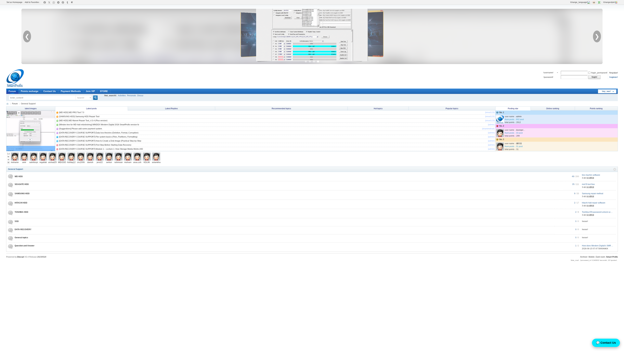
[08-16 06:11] (33, 160)
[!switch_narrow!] (599, 2)
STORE (104, 91)
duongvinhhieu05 (524, 130)
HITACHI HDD (21, 203)
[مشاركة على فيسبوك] (45, 2)
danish (90, 162)
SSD (17, 221)
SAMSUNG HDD (22, 193)
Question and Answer (24, 246)
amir (24, 162)
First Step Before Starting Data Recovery (113, 145)
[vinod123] (489, 112)
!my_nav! (606, 91)
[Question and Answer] (10, 246)
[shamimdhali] (488, 129)
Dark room (600, 257)
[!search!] (97, 98)
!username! (548, 73)
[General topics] (10, 238)
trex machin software (591, 175)
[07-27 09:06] (146, 160)
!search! (80, 98)
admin (519, 116)
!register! (613, 77)
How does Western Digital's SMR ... (597, 246)
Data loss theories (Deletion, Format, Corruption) (117, 133)
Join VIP (90, 91)
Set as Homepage (14, 2)
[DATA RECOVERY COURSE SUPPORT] (77, 133)
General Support (15, 169)
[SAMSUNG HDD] (67, 116)
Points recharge (29, 91)
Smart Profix (7, 103)
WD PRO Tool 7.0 (76, 112)
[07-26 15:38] (156, 160)
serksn (109, 162)
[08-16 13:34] (24, 160)
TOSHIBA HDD (21, 212)
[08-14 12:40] (43, 160)
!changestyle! (609, 2)
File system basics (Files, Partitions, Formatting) (116, 137)
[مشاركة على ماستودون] (72, 2)
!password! (548, 77)
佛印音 (519, 143)
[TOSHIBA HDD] (10, 213)
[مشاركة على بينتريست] (63, 2)
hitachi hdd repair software (593, 203)
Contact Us (49, 91)
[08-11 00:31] (90, 160)
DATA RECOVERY (23, 229)
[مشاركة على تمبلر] (67, 2)
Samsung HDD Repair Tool (87, 116)
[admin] (491, 125)
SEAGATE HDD (22, 184)
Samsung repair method (592, 193)
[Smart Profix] (15, 86)
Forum (12, 91)
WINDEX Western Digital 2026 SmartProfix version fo (115, 125)
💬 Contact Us (606, 342)
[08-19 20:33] (14, 160)
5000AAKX (603, 248)
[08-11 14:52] (80, 160)
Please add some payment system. (87, 129)
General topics (21, 237)
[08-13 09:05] (62, 160)
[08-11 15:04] (71, 160)
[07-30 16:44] (137, 160)
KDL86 (147, 162)
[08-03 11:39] (128, 160)
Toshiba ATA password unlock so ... (597, 212)
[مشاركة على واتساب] (54, 2)
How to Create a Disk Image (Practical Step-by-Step (118, 141)
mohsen (127, 162)
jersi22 (100, 162)
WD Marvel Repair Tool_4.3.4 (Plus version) (88, 120)
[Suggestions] (65, 129)
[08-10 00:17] (99, 160)
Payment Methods (71, 91)
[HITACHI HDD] (10, 203)
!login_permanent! (599, 73)
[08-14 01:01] (52, 160)
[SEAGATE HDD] (10, 185)
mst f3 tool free (588, 184)
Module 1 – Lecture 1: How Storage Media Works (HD (119, 149)
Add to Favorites (32, 2)
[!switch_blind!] (593, 2)
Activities (122, 95)
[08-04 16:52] (118, 160)
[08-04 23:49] (109, 160)
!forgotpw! (613, 73)
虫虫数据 (590, 178)
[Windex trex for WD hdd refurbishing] (75, 125)
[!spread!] (614, 169)
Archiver (583, 257)
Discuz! (20, 257)
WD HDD (19, 176)
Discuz (140, 95)
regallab (43, 162)
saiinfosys (33, 162)
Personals (131, 95)
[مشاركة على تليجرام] (58, 2)
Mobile (592, 257)
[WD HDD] (63, 112)
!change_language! (578, 2)
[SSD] (10, 222)
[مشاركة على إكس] (49, 2)
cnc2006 (81, 162)
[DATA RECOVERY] (10, 230)
